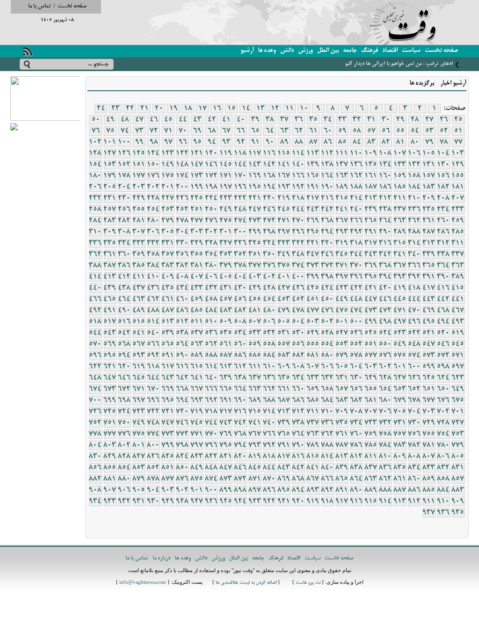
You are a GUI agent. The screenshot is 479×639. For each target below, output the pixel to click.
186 (385, 187)
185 (400, 187)
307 (139, 232)
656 (356, 389)
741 (255, 423)
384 (153, 265)
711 (313, 411)
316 (385, 243)
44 (183, 119)
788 (327, 445)
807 (429, 456)
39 (255, 119)
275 (226, 221)
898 (240, 490)
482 (240, 310)
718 (211, 411)
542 (124, 333)
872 (240, 479)
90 (270, 142)
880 (124, 479)
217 (313, 198)
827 (139, 456)
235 (429, 209)
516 (124, 322)
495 (429, 322)
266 (356, 221)
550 (385, 344)
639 (226, 378)
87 (313, 142)
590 (182, 355)
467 (458, 310)
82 (386, 142)
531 (284, 333)
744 (211, 423)
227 (168, 198)
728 (443, 423)
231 (110, 198)
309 (110, 232)
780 (443, 445)
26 (444, 119)
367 (400, 265)
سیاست (411, 50)
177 (139, 176)
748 (153, 423)
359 (139, 254)
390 (443, 277)
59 (342, 131)
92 (241, 142)
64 (270, 131)
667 (197, 389)
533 (255, 333)
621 (110, 366)
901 (197, 490)
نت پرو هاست (308, 583)
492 (95, 310)
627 (400, 378)
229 (139, 198)
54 (415, 131)
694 (182, 400)
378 (240, 265)
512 (182, 322)
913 (400, 501)
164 (327, 176)
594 (124, 355)
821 (226, 456)
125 (139, 153)
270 (298, 221)
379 (226, 265)
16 (217, 108)
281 (139, 221)
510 (211, 322)
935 (458, 512)
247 (255, 209)
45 (168, 119)
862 (385, 479)
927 (197, 501)
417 (429, 288)
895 (284, 490)
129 (458, 164)
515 (139, 322)
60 (328, 131)
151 (139, 164)
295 (313, 232)
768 (240, 434)
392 (414, 277)
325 (255, 243)
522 (414, 333)
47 (139, 119)
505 (284, 322)
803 (110, 445)
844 (269, 468)
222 (240, 198)
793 (255, 445)
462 (153, 299)
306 (153, 232)
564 (182, 344)
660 (298, 389)
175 (168, 176)
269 (313, 221)
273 (255, 221)
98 (154, 142)
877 (168, 479)
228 (153, 198)
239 (371, 209)
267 (342, 221)
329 (197, 243)
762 (327, 434)
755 (429, 434)
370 (356, 265)
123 (168, 153)
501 (342, 322)
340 (414, 254)
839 (342, 468)
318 (356, 243)
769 (226, 434)
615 (197, 366)
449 (342, 299)
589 (197, 355)
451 (313, 299)
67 (226, 131)
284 (95, 221)
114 (298, 153)
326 (240, 243)
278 (182, 221)
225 (197, 198)
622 (95, 366)
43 (197, 119)
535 (226, 333)
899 (226, 490)
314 (414, 243)
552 (356, 344)
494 (443, 322)
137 (342, 164)
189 (342, 187)
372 (327, 265)
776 (124, 434)
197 (226, 187)
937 (429, 512)
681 (371, 400)
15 (231, 108)
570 (95, 344)
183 (429, 187)
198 (211, 187)
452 (298, 299)
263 (400, 221)
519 (458, 333)
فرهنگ (369, 50)
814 (327, 456)
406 (211, 277)
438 (124, 288)
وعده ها (267, 50)
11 (289, 108)
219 (284, 198)
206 (95, 187)
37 (284, 119)
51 (458, 131)
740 (269, 423)
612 (240, 366)
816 (298, 456)
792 (269, 445)
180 (95, 176)
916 (356, 501)
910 (443, 501)
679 (400, 400)
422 (356, 288)
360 (124, 254)
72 (154, 131)
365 (429, 265)
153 (110, 164)
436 (153, 288)
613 (226, 366)
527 (342, 333)
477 (313, 310)
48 (125, 119)
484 (211, 310)
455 (255, 299)
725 (110, 411)
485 (197, 310)
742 (240, 423)
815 (313, 456)
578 (356, 355)
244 (298, 209)
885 (429, 490)
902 (182, 490)
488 (153, 310)
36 (299, 119)
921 (284, 501)
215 (342, 198)
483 (226, 310)
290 (385, 232)
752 (95, 423)
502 (327, 322)
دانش (287, 50)
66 (241, 131)
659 (313, 389)
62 (299, 131)
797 (197, 445)
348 (298, 254)
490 (124, 310)
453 (284, 299)
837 (371, 468)
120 (211, 153)
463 (139, 299)
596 (95, 355)
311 (458, 243)
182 (443, 187)
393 (400, 277)
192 (298, 187)
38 (270, 119)
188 (356, 187)
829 (110, 456)
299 (255, 232)
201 (168, 187)
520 (443, 333)
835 (400, 468)
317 (371, 243)
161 (371, 176)
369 (371, 265)
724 (124, 411)
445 (400, 299)
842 (298, 468)
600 (414, 366)
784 (385, 445)
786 (356, 445)
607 (313, 366)
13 (260, 108)
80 (415, 142)
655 (371, 389)
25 (458, 119)
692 (211, 400)
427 (284, 288)
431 (226, 288)
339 (429, 254)
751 (110, 423)
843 (284, 468)
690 (240, 400)
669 (168, 389)
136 (356, 164)
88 (299, 142)
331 (168, 243)
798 (182, 445)
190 (327, 187)
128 (95, 153)
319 (342, 243)
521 (429, 333)
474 (356, 310)
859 (429, 479)
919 (313, 501)
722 (153, 411)
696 (153, 400)
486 (182, 310)
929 (168, 501)
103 (458, 153)
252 (182, 209)
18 (188, 108)
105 (429, 153)
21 (144, 108)
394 (385, 277)
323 (284, 243)
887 (400, 490)
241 (342, 209)
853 (139, 468)
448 (356, 299)
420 (385, 288)
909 (458, 501)
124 (153, 153)
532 (269, 333)
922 (269, 501)
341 (400, 254)
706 (385, 411)
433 (197, 288)
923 (255, 501)
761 (342, 434)
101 (110, 142)
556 (298, 344)
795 (226, 445)
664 (240, 389)
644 (153, 378)
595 (110, 355)
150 (153, 164)
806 (443, 456)
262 (414, 221)
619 (139, 366)
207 (458, 198)
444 (414, 299)
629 (371, 378)
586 (240, 355)
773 (168, 434)
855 (110, 468)
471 (400, 310)
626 (414, 378)
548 (414, 344)
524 (385, 333)
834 (414, 468)
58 (357, 131)
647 (110, 378)
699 (110, 400)
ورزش (305, 50)
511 (197, 322)
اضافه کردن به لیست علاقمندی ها (246, 583)
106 (414, 153)
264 (385, 221)
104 (443, 153)
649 (458, 389)
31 (371, 119)
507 (255, 322)
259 (458, 221)
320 (327, 243)
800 (153, 445)
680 (385, 400)
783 (400, 445)
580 (327, 355)
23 (115, 108)
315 (400, 243)
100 (124, 142)
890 (356, 490)
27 (429, 119)
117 (255, 153)
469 (429, 310)
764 (298, 434)
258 (95, 209)
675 (458, 400)
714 (269, 411)
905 (139, 490)
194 (269, 187)
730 (414, 423)
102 (95, 142)
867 (313, 479)
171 (226, 176)
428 (269, 288)
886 (414, 490)
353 (226, 254)
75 (110, 131)
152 (124, 164)
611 (255, 366)
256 (124, 209)
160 (385, 176)
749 (139, 423)
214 (356, 198)
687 (284, 400)
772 (182, 434)
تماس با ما (39, 6)
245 (284, 209)
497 (400, 322)
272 (269, 221)
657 (342, 389)
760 (356, 434)
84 (357, 142)
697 (139, 400)
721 (168, 411)
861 (400, 479)
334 (124, 243)
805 (458, 456)
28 (415, 119)
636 (269, 378)
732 (385, 423)
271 (284, 221)
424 (327, 288)
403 (255, 277)
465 (110, 299)
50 (96, 119)
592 (153, 355)
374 (298, 265)
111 (342, 153)
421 (371, 288)
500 (356, 322)
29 (400, 119)
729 (429, 423)
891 (342, 490)
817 (284, 456)
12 (275, 108)
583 (284, 355)
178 (124, 176)
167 (284, 176)
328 (211, 243)
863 (371, 479)
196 (240, 187)
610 (269, 366)
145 (226, 164)
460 (182, 299)
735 (342, 423)
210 (414, 198)
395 (371, 277)
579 (342, 355)
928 (182, 501)
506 (269, 322)
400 (298, 277)
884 (443, 490)
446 (385, 299)
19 (173, 108)
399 (313, 277)
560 (240, 344)
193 (284, 187)
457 (226, 299)
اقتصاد (390, 50)
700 (95, 400)
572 (443, 355)
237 (400, 209)
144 (240, 164)
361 (110, 254)
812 (356, 456)
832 (443, 468)
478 (298, 310)
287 (429, 232)
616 (182, 366)
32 (357, 119)
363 (458, 265)
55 (400, 131)
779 (458, 445)
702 (443, 411)
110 (356, 153)
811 (371, 456)
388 (95, 265)
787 (342, 445)
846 (240, 468)
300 (240, 232)
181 (458, 187)
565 (168, 344)
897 (255, 490)
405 (226, 277)
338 (443, 254)
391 (429, 277)
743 (226, 423)
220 (269, 198)
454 (269, 299)
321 (313, 243)
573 (429, 355)
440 (95, 288)
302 (211, 232)
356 (182, 254)
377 (255, 265)
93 (226, 142)
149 (168, 164)
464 (124, 299)
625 (429, 378)
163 (342, 176)
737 (313, 423)
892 (327, 490)
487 (168, 310)
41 (226, 119)
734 (356, 423)
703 (429, 411)
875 (197, 479)
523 (400, 333)
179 (110, 176)
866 (327, 479)
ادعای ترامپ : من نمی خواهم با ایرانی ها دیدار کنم (399, 64)
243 (313, 209)
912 (414, 501)
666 (211, 389)
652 (414, 389)
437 (139, 288)
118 (240, 153)
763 (313, 434)
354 (211, 254)
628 (385, 378)
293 (342, 232)
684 (327, 400)
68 (212, 131)
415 (458, 288)
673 (110, 389)
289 (400, 232)
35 (313, 119)
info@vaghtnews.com (142, 583)
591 (168, 355)
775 (139, 434)
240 (356, 209)
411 (139, 277)
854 (124, 468)
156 (443, 176)
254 (153, 209)
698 (124, 400)
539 (168, 333)
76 (96, 131)
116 (269, 153)
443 (429, 299)
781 (429, 445)
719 (197, 411)
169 (255, 176)
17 (202, 108)
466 (95, 299)
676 (443, 400)
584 (269, 355)
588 (211, 355)
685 (313, 400)
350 (269, 254)
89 (284, 142)
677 (429, 400)
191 (313, 187)
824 (182, 456)
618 (153, 366)
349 (284, 254)
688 (269, 400)
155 (458, 176)
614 (211, 366)
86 (328, 142)
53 (429, 131)
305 (168, 232)
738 (298, 423)
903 (168, 490)
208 (443, 198)
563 (197, 344)
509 (226, 322)
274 (240, 221)
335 (110, 243)
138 (327, 164)
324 (269, 243)
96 (183, 142)
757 (400, 434)
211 (400, 198)
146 (211, 164)
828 (124, 456)
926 (211, 501)
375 (284, 265)
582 (298, 355)
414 (95, 277)
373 (313, 265)
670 (153, 389)
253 (168, 209)
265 (371, 221)
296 (298, 232)
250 (211, 209)
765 (284, 434)
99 (139, 142)
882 (95, 479)
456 (240, 299)
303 (197, 232)
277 (197, 221)
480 (269, 310)
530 (298, 333)
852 (153, 468)
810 (385, 456)
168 (269, 176)
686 (298, 400)
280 (153, 221)
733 (371, 423)
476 (327, 310)
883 (458, 490)
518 (95, 322)
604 (356, 366)
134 (385, 164)
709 (342, 411)
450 (327, 299)
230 (124, 198)
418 (414, 288)
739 (284, 423)
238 (385, 209)
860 (414, 479)
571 (458, 355)
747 (168, 423)
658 (327, 389)
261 (429, 221)
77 (458, 142)
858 (443, 479)
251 (197, 209)
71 (168, 131)
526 (356, 333)
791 (284, 445)
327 (226, 243)
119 (226, 153)
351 (255, 254)
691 (226, 400)
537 (197, 333)
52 (444, 131)
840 (327, 468)
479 (284, 310)
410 (153, 277)
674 (95, 389)
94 (212, 142)
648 (95, 378)
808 (414, 456)
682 (356, 400)
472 (385, 310)
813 (342, 456)
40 (241, 119)
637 (255, 378)
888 (385, 490)
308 (124, 232)
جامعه (350, 50)
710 (327, 411)
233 (458, 209)
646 (124, 378)
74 (125, 131)
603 (371, 366)
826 (153, 456)
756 (414, 434)
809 (400, 456)
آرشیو (247, 50)
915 (371, 501)
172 (211, 176)
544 (95, 333)
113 (313, 153)
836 (385, 468)
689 (255, 400)
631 (342, 378)
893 (313, 490)
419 (400, 288)
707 (371, 411)
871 (255, 479)
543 (110, 333)
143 (255, 164)
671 (139, 389)
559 (255, 344)
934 (95, 501)
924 (240, 501)
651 (429, 389)
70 (183, 131)
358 (153, 254)
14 (246, 108)
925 (226, 501)
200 (182, 187)
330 (182, 243)
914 (385, 501)
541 (139, 333)
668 (182, 389)
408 (182, 277)
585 (255, 355)
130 (443, 164)
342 (385, 254)
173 (197, 176)
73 (139, 131)
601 (400, 366)
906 (124, 490)
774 (153, 434)
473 (371, 310)
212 (385, 198)
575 (400, 355)
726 (95, 411)
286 (443, 232)
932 (124, 501)
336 (95, 243)
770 (211, 434)
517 (110, 322)
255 (139, 209)
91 (255, 142)
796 (211, 445)
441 (458, 299)
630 (356, 378)
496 (414, 322)
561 (226, 344)
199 (197, 187)
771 (197, 434)
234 (443, 209)
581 (313, 355)
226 (182, 198)
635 (284, 378)
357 (168, 254)
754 (443, 434)
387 (110, 265)
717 (226, 411)
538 (182, 333)
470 (414, 310)
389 (458, 277)
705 (400, 411)
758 (385, 434)
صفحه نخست (72, 6)
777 (110, 434)
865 (342, 479)
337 (458, 254)
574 (414, 355)
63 (284, 131)
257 (110, 209)
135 (371, 164)
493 (458, 322)
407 (197, 277)
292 (356, 232)
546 (443, 344)
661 (284, 389)
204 (124, 187)
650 (443, 389)
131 (429, 164)
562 (211, 344)
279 (168, 221)
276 (211, 221)
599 (429, 366)
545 (458, 344)
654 (385, 389)
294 (327, 232)
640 (211, 378)
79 (429, 142)
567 (139, 344)
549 (400, 344)
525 (371, 333)
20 (159, 108)
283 (110, 221)
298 (269, 232)
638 (240, 378)
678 (414, 400)
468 (443, 310)
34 (328, 119)
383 (168, 265)
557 (284, 344)
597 (458, 366)
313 (429, 243)
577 (371, 355)
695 (168, 400)
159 (400, 176)
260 (443, 221)
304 (182, 232)
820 (240, 456)
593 (139, 355)
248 (240, 209)
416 (443, 288)
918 (327, 501)
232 (95, 198)
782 (414, 445)
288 (414, 232)
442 (443, 299)
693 (197, 400)
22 (130, 108)
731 (400, 423)
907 (110, 490)
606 (327, 366)
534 (240, 333)
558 (269, 344)
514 (153, 322)
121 (197, 153)
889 (371, 490)
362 (95, 254)
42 (212, 119)
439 (110, 288)
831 (458, 468)
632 (327, 378)
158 (414, 176)
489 (139, 310)
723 (139, 411)
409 (168, 277)
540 (153, 333)
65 (255, 131)
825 (168, 456)
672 (124, 389)
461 (168, 299)
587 (226, 355)
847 (226, 468)
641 (197, 378)
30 (386, 119)
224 (211, 198)
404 (240, 277)
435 (168, 288)
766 (269, 434)
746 (182, 423)
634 (298, 378)
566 (153, 344)
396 (356, 277)
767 (255, 434)
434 (182, 288)
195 (255, 187)
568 (124, 344)
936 (443, 512)
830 (95, 456)
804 (95, 445)
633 (313, 378)
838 (356, 468)
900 (211, 490)
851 (168, 468)
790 (298, 445)
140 (298, 164)
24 (101, 108)
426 (298, 288)
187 (371, 187)
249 (226, 209)
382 (182, 265)
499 (371, 322)
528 (327, 333)
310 (95, 232)
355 (197, 254)
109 (371, 153)
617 (168, 366)
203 (139, 187)
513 (168, 322)
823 (197, 456)
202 (153, 187)
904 (153, 490)
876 (182, 479)
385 (139, 265)
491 (110, 310)
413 (110, 277)
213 (371, 198)
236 (414, 209)
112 (327, 153)
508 (240, 322)
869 (284, 479)
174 (182, 176)
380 (211, 265)
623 (458, 378)
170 (240, 176)
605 (342, 366)
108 (385, 153)
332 (153, 243)
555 (313, 344)
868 (298, 479)
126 (124, 153)
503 (313, 322)
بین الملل (328, 50)
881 (110, 479)
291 (371, 232)
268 (327, 221)
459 (197, 299)
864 (356, 479)
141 (284, 164)
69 (197, 131)
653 (400, 389)
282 (124, 221)
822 (211, 456)
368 (385, 265)
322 (298, 243)
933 (110, 501)
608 (298, 366)
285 (458, 232)
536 (211, 333)
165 (313, 176)
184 (414, 187)
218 (298, 198)
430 (240, 288)
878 (153, 479)
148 (182, 164)
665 (226, 389)
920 (298, 501)
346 (327, 254)
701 (458, 411)
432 (211, 288)
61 (313, 131)
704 (414, 411)
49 (110, 119)
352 (240, 254)
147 (197, 164)
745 (197, 423)
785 (371, 445)
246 (269, 209)
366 (414, 265)
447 (371, 299)
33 (342, 119)
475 (342, 310)
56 (386, 131)
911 (429, 501)
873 (226, 479)
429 (255, 288)
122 (182, 153)
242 (327, 209)
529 (313, 333)
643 (168, 378)
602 (385, 366)
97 (168, 142)
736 (327, 423)
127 (110, 153)
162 (356, 176)
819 (255, 456)
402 (269, 277)
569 (110, 344)
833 (429, 468)
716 (240, 411)
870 (269, 479)
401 (284, 277)
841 (313, 468)
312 (443, 243)
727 (458, 423)
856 (95, 468)
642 (182, 378)
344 (356, 254)
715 (255, 411)
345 (342, 254)
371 (342, 265)
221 (255, 198)
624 (443, 378)
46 (154, 119)
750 (124, 423)
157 (429, 176)
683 (342, 400)
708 (356, 411)
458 (211, 299)
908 (95, 490)
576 (385, 355)
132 (414, 164)
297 (284, 232)
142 (269, 164)
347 (313, 254)
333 (139, 243)
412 (124, 277)
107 (400, 153)
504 (298, 322)
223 (226, 198)
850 (182, 468)
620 (124, 366)
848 (211, 468)
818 (269, 456)
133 (400, 164)
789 (313, 445)
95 (197, 142)
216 (327, 198)
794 (240, 445)
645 (139, 378)
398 (327, 277)
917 (342, 501)
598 (443, 366)
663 (255, 389)
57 (371, 131)
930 (153, 501)
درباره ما (161, 558)
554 (327, 344)
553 (342, 344)
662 (269, 389)
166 (298, 176)
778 (95, 434)
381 (197, 265)
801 (139, 445)
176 (153, 176)
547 (429, 344)
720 (182, 411)
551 (371, 344)
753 (458, 434)
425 (313, 288)
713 (284, 411)
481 (255, 310)
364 (443, 265)
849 (197, 468)
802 (124, 445)
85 (342, 142)
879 (139, 479)
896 (269, 490)
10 (304, 108)
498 (385, 322)
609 (284, 366)
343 (371, 254)
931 (139, 501)
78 (444, 142)
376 (269, 265)
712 (298, 411)
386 (124, 265)
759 (371, 434)
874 (211, 479)
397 (342, 277)
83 (371, 142)
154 (95, 164)
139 (313, 164)
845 (255, 468)
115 (284, 153)
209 (429, 198)
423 (342, 288)
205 (110, 187)
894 (298, 490)
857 (458, 479)
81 (400, 142)
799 (168, 445)
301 (226, 232)
